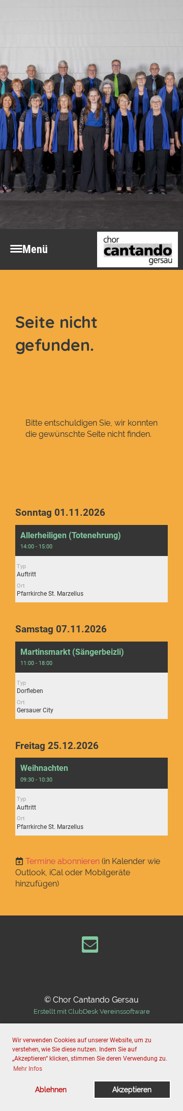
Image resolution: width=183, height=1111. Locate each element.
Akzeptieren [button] (131, 1089)
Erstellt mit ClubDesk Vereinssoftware (92, 1011)
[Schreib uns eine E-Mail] (90, 946)
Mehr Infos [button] (27, 1068)
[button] (91, 563)
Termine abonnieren (62, 861)
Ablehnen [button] (51, 1089)
